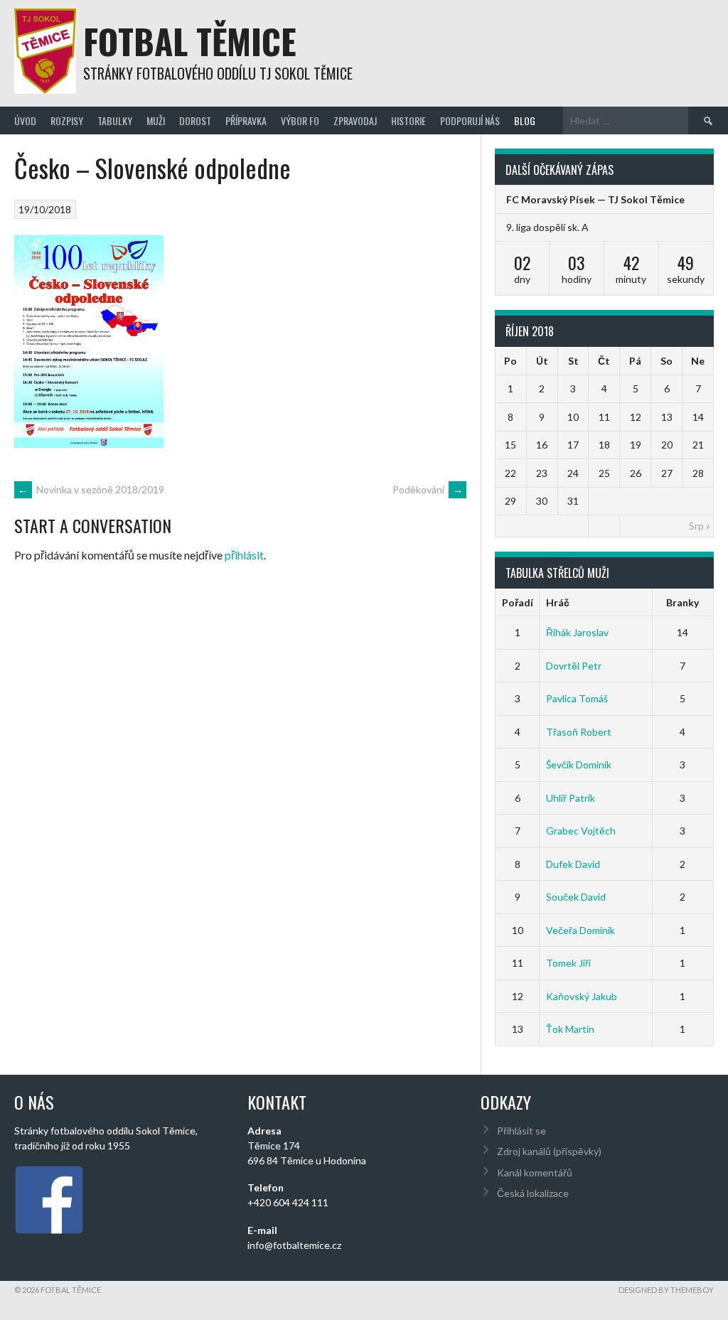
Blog (524, 120)
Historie (408, 120)
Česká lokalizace (533, 1193)
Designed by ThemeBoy (666, 1289)
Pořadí (517, 602)
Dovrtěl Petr (573, 666)
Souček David (576, 897)
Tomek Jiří (568, 963)
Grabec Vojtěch (581, 831)
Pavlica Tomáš (577, 698)
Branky (682, 602)
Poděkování (427, 489)
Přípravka (246, 120)
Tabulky (114, 120)
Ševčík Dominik (578, 764)
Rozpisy (66, 120)
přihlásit (244, 555)
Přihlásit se (521, 1131)
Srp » (699, 526)
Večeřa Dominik (580, 930)
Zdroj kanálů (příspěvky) (549, 1151)
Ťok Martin (570, 1029)
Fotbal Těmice (189, 41)
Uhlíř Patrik (570, 798)
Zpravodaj (355, 120)
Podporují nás (470, 120)
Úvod (25, 120)
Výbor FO (300, 120)
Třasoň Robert (578, 732)
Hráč (557, 602)
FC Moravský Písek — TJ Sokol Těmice (595, 199)
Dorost (195, 120)
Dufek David (573, 864)
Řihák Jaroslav (577, 632)
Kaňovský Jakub (581, 996)
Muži (155, 120)
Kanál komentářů (534, 1172)
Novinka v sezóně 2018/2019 (91, 489)
